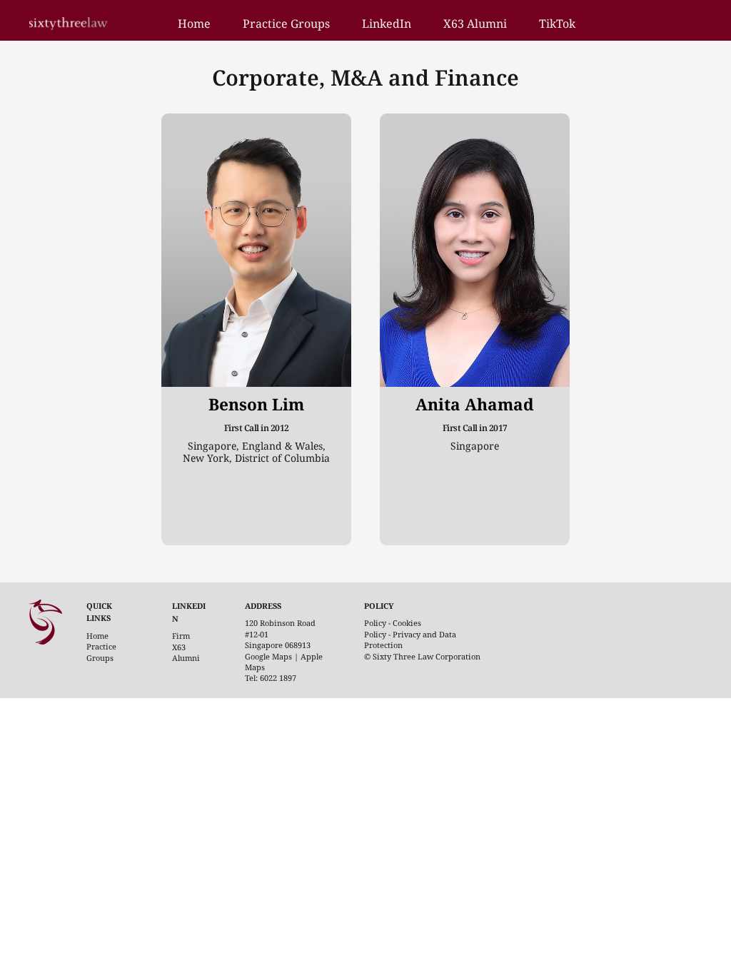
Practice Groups (101, 651)
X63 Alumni (186, 652)
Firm (181, 635)
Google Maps (268, 656)
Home (97, 635)
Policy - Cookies (392, 622)
